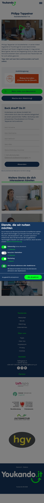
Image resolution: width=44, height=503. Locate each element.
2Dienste (11, 255)
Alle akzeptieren (33, 277)
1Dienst (11, 261)
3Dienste (11, 249)
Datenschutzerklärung (14, 241)
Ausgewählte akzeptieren (10, 277)
